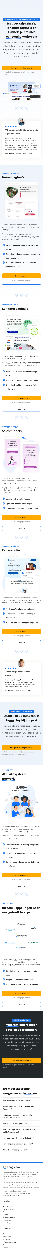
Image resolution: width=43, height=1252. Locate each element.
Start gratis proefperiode (21, 68)
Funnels (5, 1212)
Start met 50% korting (22, 1060)
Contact (5, 1248)
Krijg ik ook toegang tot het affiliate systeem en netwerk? (17, 1116)
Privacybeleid (28, 1193)
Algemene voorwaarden (11, 1195)
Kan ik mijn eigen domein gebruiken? (18, 1144)
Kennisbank (7, 1237)
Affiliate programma (9, 1242)
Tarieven (6, 1234)
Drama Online (26, 690)
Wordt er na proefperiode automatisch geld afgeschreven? (19, 1130)
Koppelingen (7, 1223)
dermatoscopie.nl (27, 153)
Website (5, 1215)
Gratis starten (21, 276)
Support (5, 1245)
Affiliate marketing (9, 1217)
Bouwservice (7, 1239)
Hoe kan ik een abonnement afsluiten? (18, 1138)
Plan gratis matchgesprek (21, 748)
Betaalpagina (7, 1206)
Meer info (21, 287)
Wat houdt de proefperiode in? (15, 1123)
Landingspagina (8, 1209)
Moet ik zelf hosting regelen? (15, 1150)
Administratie (7, 1220)
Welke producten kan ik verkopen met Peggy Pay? (18, 1107)
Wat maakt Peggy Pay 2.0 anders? (16, 1100)
